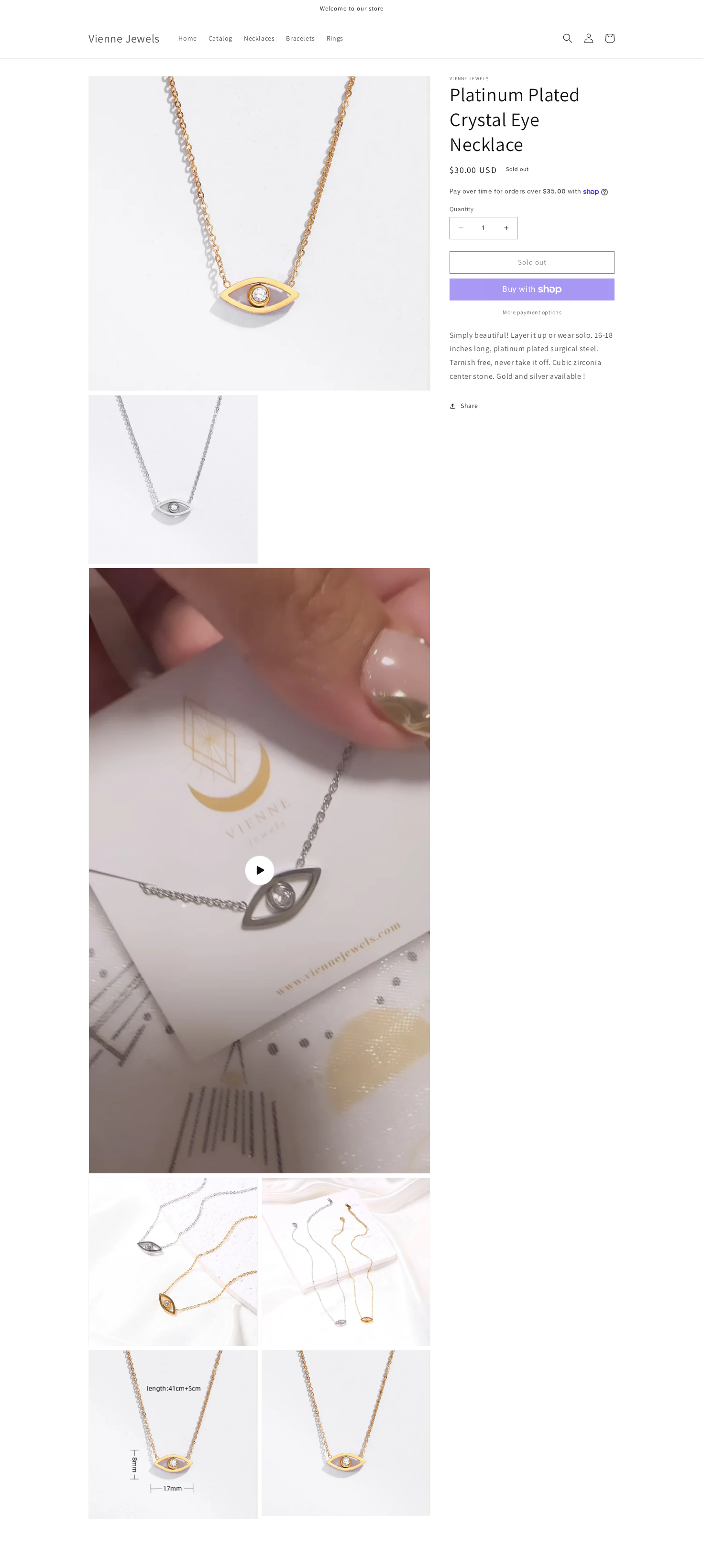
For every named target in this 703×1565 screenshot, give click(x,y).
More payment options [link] (532, 312)
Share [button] (469, 405)
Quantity (461, 209)
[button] (567, 38)
